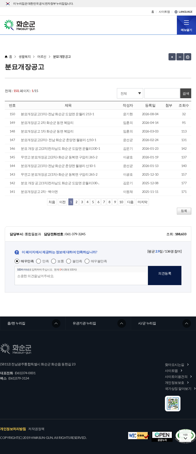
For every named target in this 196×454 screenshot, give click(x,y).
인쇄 (187, 56)
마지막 (142, 202)
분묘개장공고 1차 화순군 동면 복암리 (47, 131)
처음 (52, 202)
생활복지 (25, 57)
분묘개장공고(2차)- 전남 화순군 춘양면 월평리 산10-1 (58, 140)
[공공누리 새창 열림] (162, 436)
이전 (62, 202)
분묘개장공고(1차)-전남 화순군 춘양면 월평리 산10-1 (58, 166)
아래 (185, 434)
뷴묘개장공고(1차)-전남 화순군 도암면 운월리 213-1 (57, 114)
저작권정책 (36, 429)
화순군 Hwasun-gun (20, 24)
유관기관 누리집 (84, 323)
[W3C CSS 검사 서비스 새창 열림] (138, 435)
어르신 (41, 57)
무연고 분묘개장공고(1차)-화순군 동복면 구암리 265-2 (59, 174)
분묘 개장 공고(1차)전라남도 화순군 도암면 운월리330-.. (60, 183)
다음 (130, 202)
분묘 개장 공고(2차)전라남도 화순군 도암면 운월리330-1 (60, 148)
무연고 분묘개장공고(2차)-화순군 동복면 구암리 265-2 (59, 157)
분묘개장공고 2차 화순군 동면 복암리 (47, 123)
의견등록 (164, 273)
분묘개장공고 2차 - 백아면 (39, 192)
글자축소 (180, 56)
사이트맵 (164, 11)
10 (121, 202)
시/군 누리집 (147, 323)
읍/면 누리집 (16, 323)
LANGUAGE (185, 11)
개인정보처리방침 (13, 429)
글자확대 (172, 56)
